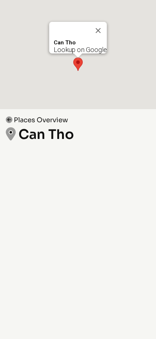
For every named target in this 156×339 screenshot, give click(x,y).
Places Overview (40, 120)
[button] (78, 64)
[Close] (98, 30)
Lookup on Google (80, 49)
